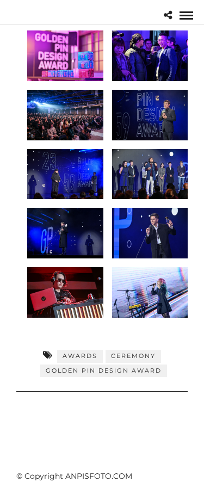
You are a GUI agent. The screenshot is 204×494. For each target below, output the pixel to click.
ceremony (133, 356)
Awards (80, 356)
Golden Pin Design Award (104, 370)
